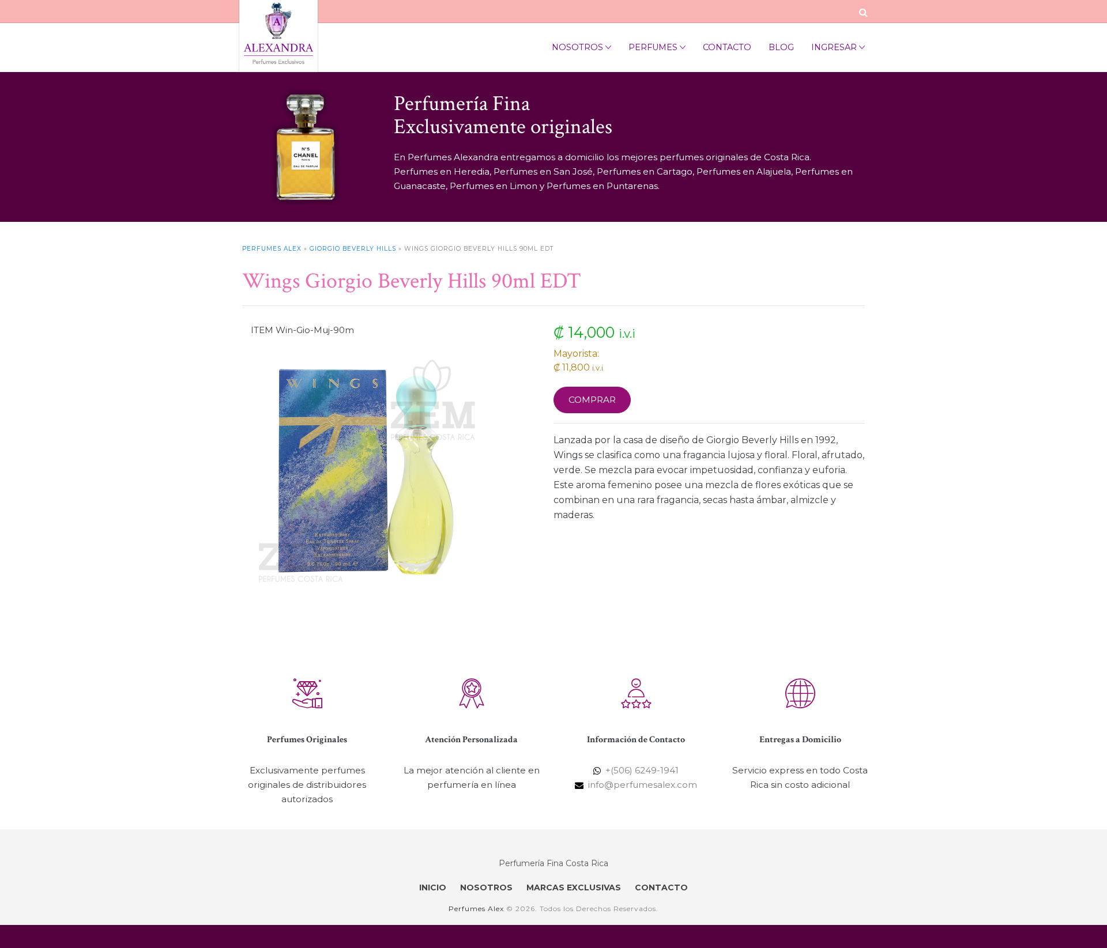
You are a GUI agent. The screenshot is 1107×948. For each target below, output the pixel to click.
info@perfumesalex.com (642, 784)
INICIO (432, 887)
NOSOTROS (486, 887)
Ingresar (834, 47)
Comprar (592, 399)
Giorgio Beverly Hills (353, 248)
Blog (781, 47)
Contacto (727, 47)
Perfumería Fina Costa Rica (553, 863)
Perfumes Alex (272, 248)
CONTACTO (661, 887)
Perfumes (652, 47)
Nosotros (577, 47)
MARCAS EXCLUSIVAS (573, 887)
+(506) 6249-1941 (642, 770)
